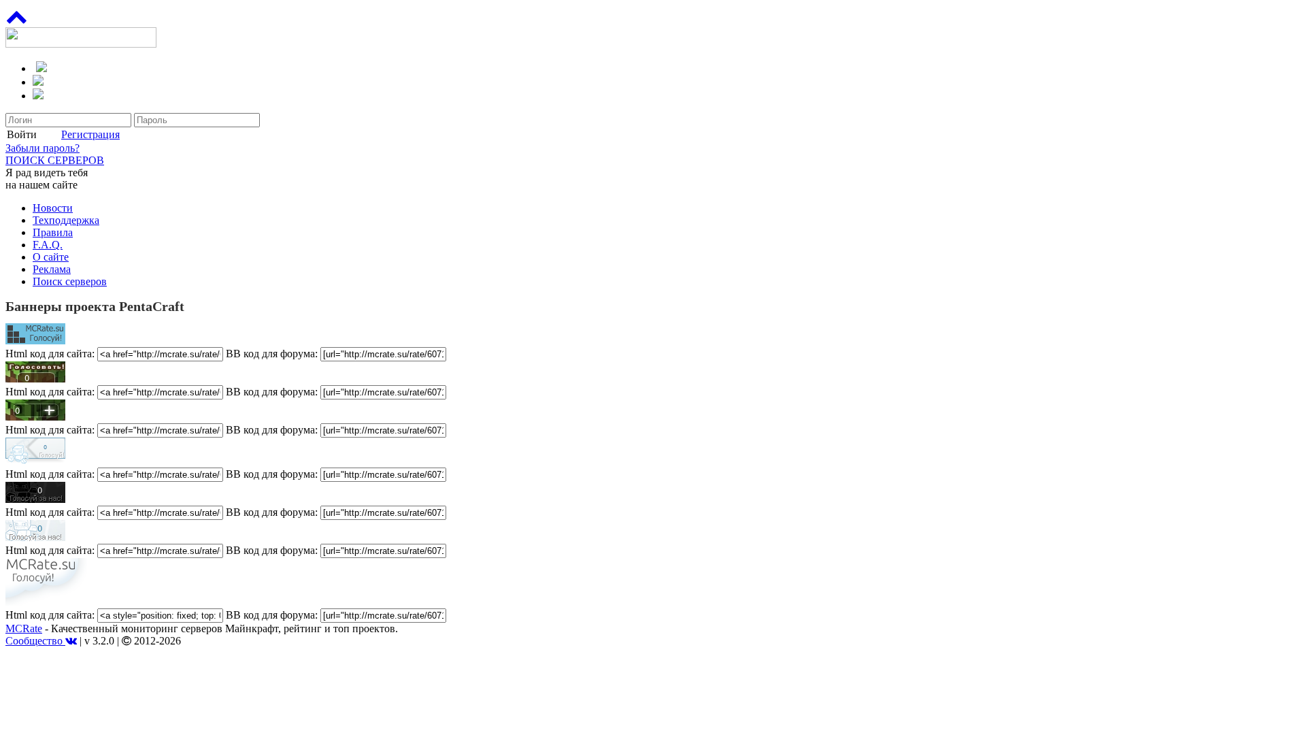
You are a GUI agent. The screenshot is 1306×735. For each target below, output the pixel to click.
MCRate (23, 628)
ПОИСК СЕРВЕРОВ (54, 160)
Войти (22, 134)
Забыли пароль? (42, 148)
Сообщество (35, 641)
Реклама (52, 269)
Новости (53, 208)
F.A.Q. (48, 244)
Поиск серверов (70, 281)
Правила (53, 232)
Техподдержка (66, 220)
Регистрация (90, 134)
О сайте (51, 257)
